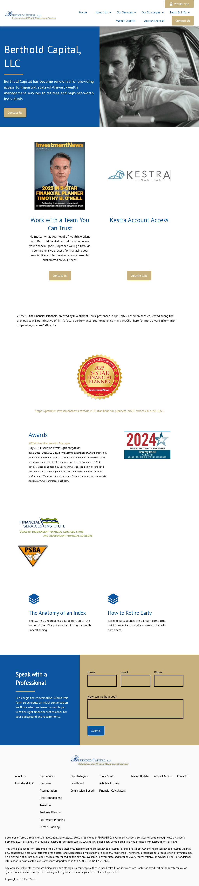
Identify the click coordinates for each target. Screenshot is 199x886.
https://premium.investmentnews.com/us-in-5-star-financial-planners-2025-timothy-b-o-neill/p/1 (99, 411)
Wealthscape (181, 4)
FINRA (101, 837)
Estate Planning (50, 827)
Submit (95, 730)
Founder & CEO (24, 783)
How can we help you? (102, 696)
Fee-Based (77, 783)
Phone (158, 672)
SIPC (108, 837)
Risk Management (51, 798)
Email (124, 672)
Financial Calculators (112, 790)
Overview (45, 783)
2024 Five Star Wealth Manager (49, 443)
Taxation (45, 805)
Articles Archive (109, 783)
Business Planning (51, 812)
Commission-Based (82, 790)
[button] (82, 12)
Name (91, 672)
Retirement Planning (52, 820)
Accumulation (48, 790)
